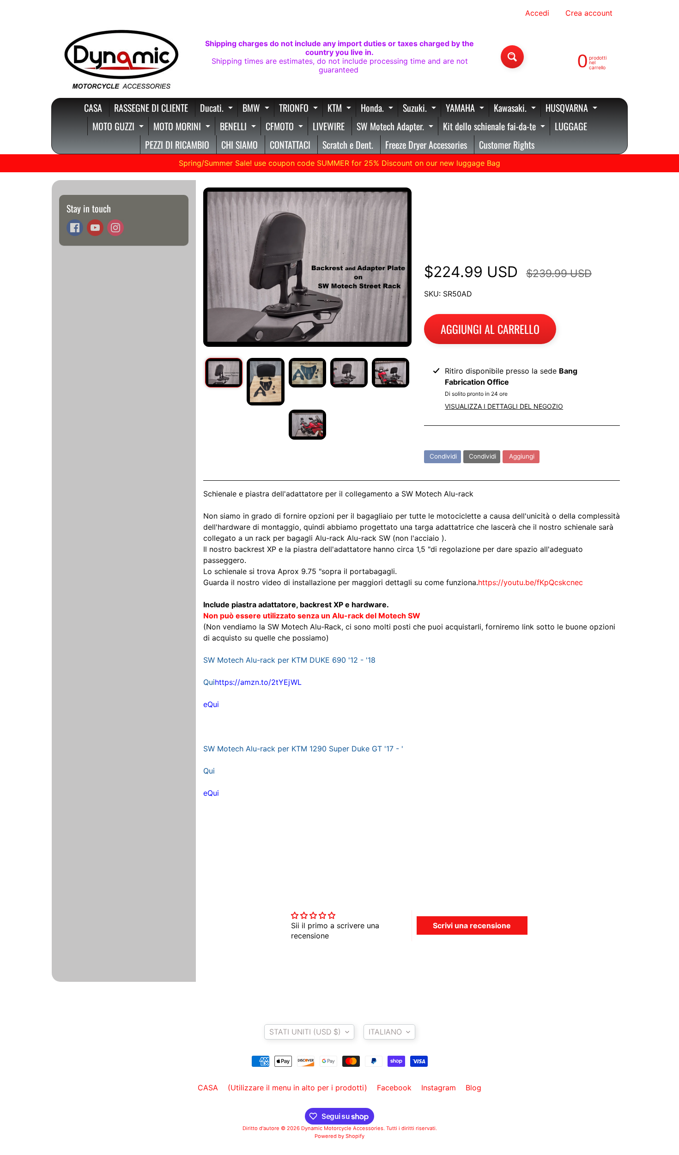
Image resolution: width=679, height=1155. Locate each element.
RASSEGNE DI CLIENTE (151, 108)
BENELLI (239, 127)
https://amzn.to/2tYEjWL (258, 682)
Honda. (378, 109)
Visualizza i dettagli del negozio (504, 406)
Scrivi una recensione (472, 925)
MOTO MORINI (182, 127)
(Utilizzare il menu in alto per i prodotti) (297, 1087)
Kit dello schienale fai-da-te (495, 127)
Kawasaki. (516, 109)
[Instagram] (115, 227)
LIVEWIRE (329, 126)
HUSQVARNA (573, 109)
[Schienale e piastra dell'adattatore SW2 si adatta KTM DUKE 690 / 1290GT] (223, 372)
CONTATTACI (290, 144)
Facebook (394, 1087)
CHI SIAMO (239, 144)
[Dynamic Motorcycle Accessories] (120, 57)
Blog (473, 1087)
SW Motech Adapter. (396, 127)
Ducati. (217, 109)
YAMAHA (466, 109)
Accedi (537, 13)
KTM (340, 109)
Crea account (588, 13)
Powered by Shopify (339, 1136)
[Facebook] (75, 227)
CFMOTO (285, 127)
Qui (213, 704)
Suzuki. (420, 109)
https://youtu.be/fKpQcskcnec (530, 582)
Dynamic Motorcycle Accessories (342, 1128)
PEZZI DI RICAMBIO (177, 144)
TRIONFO (299, 109)
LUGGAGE (571, 126)
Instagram (438, 1087)
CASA (93, 108)
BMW (257, 109)
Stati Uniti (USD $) (305, 1031)
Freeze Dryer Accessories (426, 144)
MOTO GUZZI (119, 127)
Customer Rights (506, 144)
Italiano (385, 1031)
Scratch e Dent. (347, 144)
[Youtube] (95, 227)
